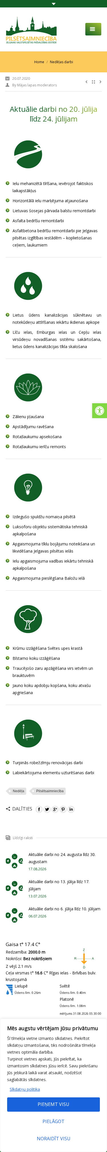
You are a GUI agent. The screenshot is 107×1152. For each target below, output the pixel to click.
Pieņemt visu (53, 1104)
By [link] (34, 85)
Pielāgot (53, 1121)
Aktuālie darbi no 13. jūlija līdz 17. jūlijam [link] (59, 885)
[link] (99, 410)
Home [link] (39, 61)
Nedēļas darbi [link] (61, 61)
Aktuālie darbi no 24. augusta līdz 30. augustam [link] (62, 858)
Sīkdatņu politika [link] (25, 1089)
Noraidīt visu (53, 1138)
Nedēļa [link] (18, 791)
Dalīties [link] (22, 809)
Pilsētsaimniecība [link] (50, 791)
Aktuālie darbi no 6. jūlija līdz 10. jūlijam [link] (64, 908)
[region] (53, 1085)
